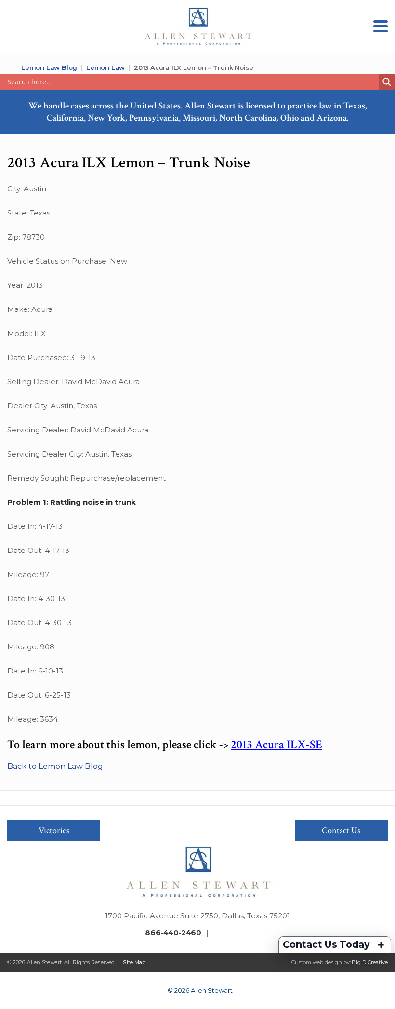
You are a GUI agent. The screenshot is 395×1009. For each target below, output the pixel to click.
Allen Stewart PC (10, 67)
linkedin (246, 933)
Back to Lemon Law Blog (55, 766)
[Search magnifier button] (387, 82)
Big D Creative (370, 962)
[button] (380, 26)
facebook (216, 933)
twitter (231, 933)
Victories (54, 830)
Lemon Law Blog (49, 67)
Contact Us (341, 830)
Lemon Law (105, 67)
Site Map (134, 962)
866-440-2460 (173, 932)
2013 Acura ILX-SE (276, 744)
